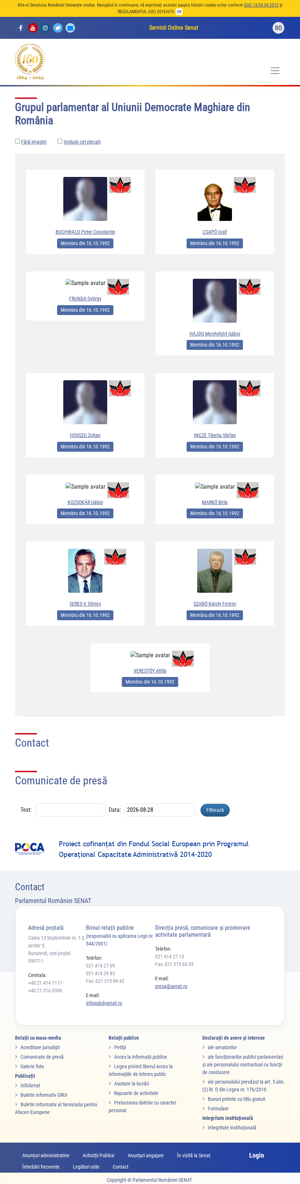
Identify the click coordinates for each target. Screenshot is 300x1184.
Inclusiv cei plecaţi (82, 142)
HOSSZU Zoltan (85, 435)
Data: (115, 809)
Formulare (218, 1108)
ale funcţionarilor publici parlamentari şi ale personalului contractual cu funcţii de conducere (242, 1064)
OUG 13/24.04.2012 (261, 5)
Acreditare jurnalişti (40, 1047)
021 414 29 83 (100, 973)
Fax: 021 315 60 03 (174, 964)
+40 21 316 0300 (45, 991)
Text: (26, 809)
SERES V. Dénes (85, 604)
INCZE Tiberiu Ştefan (215, 435)
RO (278, 28)
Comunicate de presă (42, 1057)
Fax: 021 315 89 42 (105, 981)
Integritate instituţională (232, 1128)
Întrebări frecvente (41, 1167)
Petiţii (120, 1047)
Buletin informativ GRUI (43, 1095)
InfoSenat (30, 1085)
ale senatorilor (222, 1047)
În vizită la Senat (193, 1155)
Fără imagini (33, 142)
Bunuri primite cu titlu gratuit (236, 1099)
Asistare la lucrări (131, 1084)
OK (179, 11)
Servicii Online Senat (173, 27)
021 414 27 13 (169, 956)
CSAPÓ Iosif (215, 232)
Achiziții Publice (99, 1155)
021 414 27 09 (100, 966)
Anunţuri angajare (146, 1155)
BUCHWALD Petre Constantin (85, 232)
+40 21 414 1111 (45, 983)
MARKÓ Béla (215, 502)
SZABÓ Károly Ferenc (215, 604)
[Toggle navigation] (275, 71)
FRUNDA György (85, 298)
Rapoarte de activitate (136, 1093)
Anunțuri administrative (46, 1155)
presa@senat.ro (171, 986)
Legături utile (86, 1167)
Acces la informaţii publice (140, 1057)
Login (256, 1155)
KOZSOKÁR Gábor (85, 502)
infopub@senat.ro (104, 1003)
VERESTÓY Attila (150, 671)
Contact (120, 1167)
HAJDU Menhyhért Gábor (215, 334)
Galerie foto (32, 1066)
